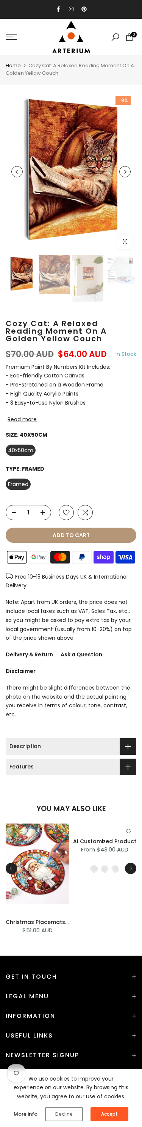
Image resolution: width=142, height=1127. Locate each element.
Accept (109, 1114)
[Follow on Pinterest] (84, 9)
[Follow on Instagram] (71, 9)
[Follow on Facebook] (58, 9)
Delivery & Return (29, 654)
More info (25, 1114)
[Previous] (17, 171)
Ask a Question (81, 654)
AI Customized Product (104, 841)
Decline (64, 1114)
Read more (22, 419)
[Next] (125, 171)
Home (13, 65)
